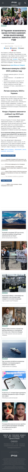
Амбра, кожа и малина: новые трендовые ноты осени (11, 185)
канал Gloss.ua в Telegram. (18, 65)
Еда (10, 435)
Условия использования (11, 446)
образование (18, 149)
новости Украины (9, 149)
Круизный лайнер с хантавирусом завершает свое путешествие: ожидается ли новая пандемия (14, 168)
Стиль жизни (15, 435)
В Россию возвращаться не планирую (13, 164)
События (3, 25)
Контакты (22, 444)
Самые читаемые (6, 180)
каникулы (3, 151)
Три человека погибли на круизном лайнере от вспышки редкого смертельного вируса (12, 178)
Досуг (9, 437)
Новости (5, 435)
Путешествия (16, 437)
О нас (16, 444)
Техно (22, 437)
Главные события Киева (8, 155)
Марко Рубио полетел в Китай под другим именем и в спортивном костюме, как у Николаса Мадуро (14, 173)
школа (24, 149)
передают (15, 59)
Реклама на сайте (9, 444)
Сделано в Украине (14, 438)
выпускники (10, 151)
